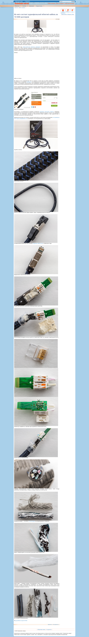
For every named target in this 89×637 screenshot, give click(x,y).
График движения (63, 12)
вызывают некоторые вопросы (47, 111)
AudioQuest (29, 81)
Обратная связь (19, 1)
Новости (17, 6)
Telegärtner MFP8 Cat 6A (38, 243)
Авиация (31, 6)
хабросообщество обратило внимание (32, 46)
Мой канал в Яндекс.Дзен (67, 14)
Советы (24, 6)
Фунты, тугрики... (22, 7)
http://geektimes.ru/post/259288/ (20, 620)
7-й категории (32, 521)
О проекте (27, 1)
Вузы (72, 11)
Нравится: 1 (50, 624)
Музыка (67, 11)
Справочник (39, 6)
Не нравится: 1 (56, 624)
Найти (73, 1)
